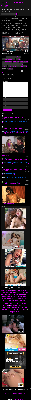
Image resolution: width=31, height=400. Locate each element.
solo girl (22, 66)
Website (5, 105)
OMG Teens (14, 303)
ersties (13, 59)
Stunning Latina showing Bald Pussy (11, 183)
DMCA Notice (21, 393)
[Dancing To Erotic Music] (13, 194)
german (18, 59)
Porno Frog (15, 307)
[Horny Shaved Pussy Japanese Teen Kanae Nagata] (13, 158)
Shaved (11, 68)
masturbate (16, 61)
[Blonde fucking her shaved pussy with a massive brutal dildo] (14, 121)
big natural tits (7, 59)
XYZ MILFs (14, 309)
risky (9, 66)
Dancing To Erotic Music (8, 203)
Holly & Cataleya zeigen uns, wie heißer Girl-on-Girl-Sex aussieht (15, 154)
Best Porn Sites (6, 290)
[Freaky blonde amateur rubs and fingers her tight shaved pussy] (15, 167)
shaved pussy (15, 66)
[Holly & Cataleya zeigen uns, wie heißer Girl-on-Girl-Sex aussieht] (13, 144)
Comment (5, 81)
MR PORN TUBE (13, 301)
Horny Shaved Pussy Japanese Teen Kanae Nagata (14, 159)
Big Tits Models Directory (10, 292)
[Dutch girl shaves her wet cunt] (8, 173)
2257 (27, 393)
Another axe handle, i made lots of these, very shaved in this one (15, 164)
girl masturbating (7, 61)
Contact (17, 395)
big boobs (18, 57)
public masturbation (8, 64)
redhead (5, 66)
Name (5, 97)
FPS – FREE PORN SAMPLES (14, 294)
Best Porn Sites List (20, 290)
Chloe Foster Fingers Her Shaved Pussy (12, 128)
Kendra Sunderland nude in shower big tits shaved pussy (14, 118)
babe (13, 57)
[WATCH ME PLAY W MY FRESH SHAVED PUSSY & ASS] (14, 177)
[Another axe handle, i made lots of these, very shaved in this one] (15, 162)
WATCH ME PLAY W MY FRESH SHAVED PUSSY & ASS (15, 179)
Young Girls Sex (14, 312)
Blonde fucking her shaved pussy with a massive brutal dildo (14, 123)
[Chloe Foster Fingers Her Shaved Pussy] (10, 126)
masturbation (24, 61)
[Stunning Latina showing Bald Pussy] (10, 182)
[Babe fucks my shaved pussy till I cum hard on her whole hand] (15, 131)
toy (26, 66)
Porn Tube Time (15, 305)
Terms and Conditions (11, 393)
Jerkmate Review (8, 299)
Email (4, 101)
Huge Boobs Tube (20, 297)
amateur (8, 57)
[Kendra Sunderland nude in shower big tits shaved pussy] (14, 115)
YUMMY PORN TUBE (17, 399)
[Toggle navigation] (3, 3)
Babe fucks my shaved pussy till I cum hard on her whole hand (14, 133)
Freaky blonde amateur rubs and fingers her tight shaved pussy (14, 170)
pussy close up (19, 64)
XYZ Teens (23, 309)
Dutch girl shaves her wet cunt (9, 174)
